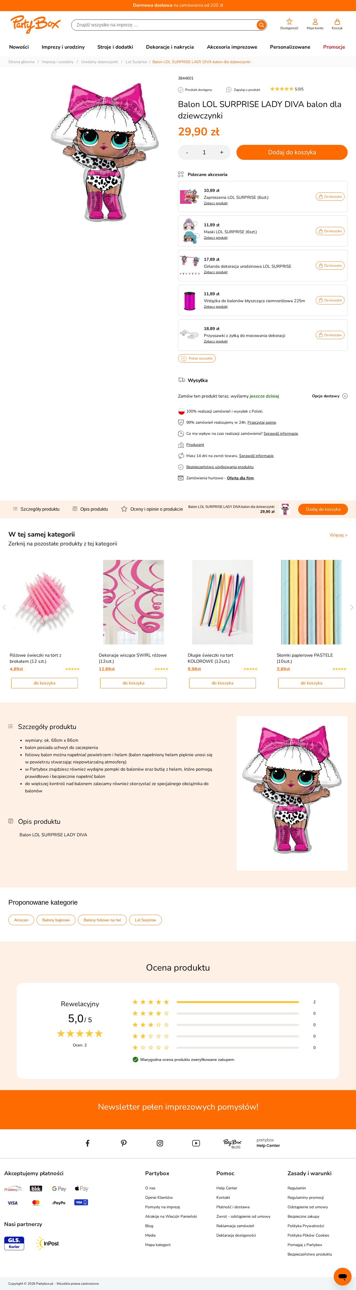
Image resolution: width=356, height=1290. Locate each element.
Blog (149, 1226)
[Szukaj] (261, 25)
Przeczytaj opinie (262, 422)
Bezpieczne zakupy (303, 1216)
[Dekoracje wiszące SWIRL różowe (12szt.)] (133, 602)
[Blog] (232, 1156)
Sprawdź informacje (281, 433)
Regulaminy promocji (306, 1197)
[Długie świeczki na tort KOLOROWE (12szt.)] (222, 602)
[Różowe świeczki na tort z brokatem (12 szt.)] (44, 602)
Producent (195, 444)
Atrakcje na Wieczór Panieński (171, 1216)
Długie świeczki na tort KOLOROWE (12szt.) (210, 658)
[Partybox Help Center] (268, 1156)
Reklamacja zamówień (235, 1226)
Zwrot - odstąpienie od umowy (243, 1216)
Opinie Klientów (159, 1197)
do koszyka (44, 683)
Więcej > (339, 535)
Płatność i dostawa (232, 1207)
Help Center (226, 1188)
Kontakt (223, 1197)
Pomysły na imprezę (162, 1207)
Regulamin (297, 1188)
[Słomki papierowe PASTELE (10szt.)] (311, 602)
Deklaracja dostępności (236, 1235)
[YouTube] (196, 1156)
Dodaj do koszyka (292, 152)
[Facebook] (88, 1156)
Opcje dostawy (325, 396)
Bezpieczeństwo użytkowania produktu (220, 467)
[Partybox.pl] (36, 33)
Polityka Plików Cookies (308, 1235)
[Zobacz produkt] (191, 196)
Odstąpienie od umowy (308, 1207)
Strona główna (21, 61)
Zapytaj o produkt (247, 90)
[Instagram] (160, 1156)
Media (150, 1235)
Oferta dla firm (240, 478)
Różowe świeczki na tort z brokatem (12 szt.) (35, 658)
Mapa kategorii (157, 1244)
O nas (150, 1188)
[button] (289, 24)
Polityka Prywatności (306, 1226)
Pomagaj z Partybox (305, 1244)
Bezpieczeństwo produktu (310, 1254)
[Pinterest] (124, 1156)
